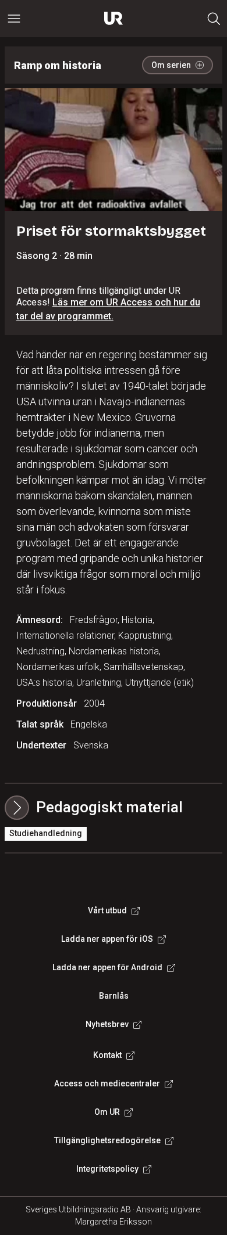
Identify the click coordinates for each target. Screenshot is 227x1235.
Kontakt (107, 1055)
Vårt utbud (107, 910)
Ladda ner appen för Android (107, 967)
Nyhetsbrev (107, 1024)
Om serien (171, 65)
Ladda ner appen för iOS (107, 939)
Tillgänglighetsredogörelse (107, 1140)
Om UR (107, 1112)
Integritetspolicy (107, 1168)
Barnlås (114, 995)
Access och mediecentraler (107, 1083)
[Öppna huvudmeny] (14, 19)
